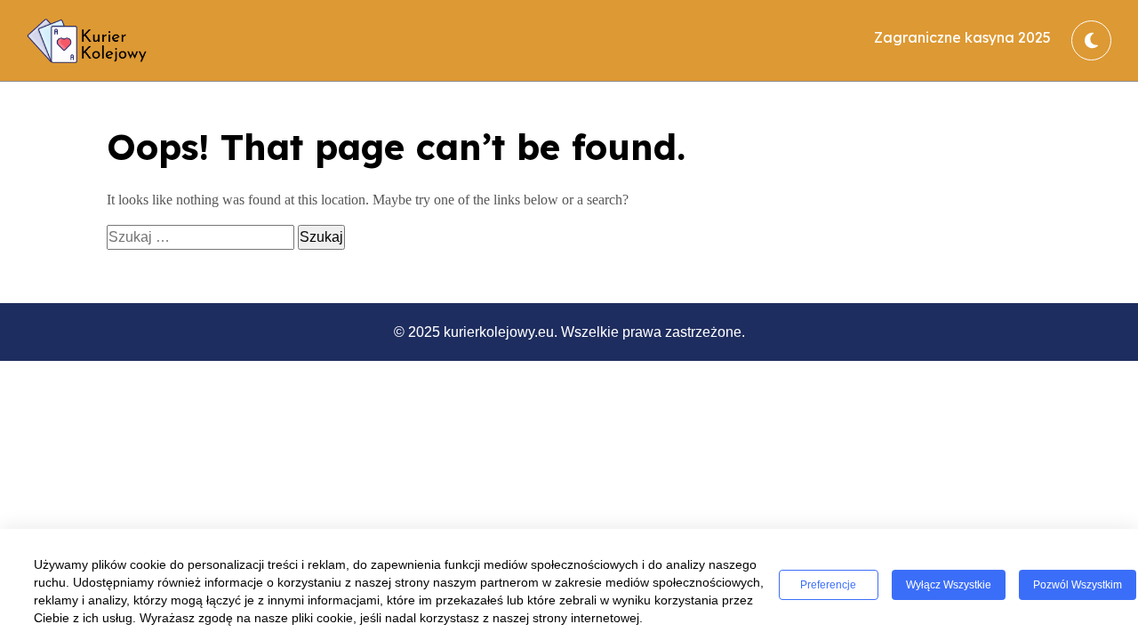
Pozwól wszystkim (1077, 585)
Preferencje (828, 585)
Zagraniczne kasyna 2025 (962, 37)
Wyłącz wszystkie (948, 585)
